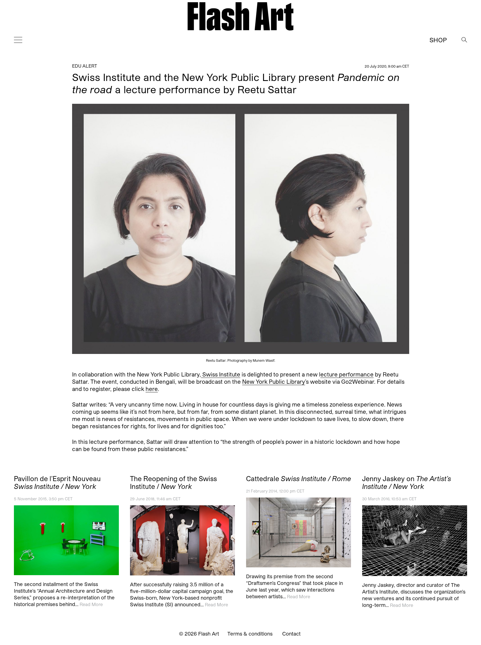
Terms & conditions (250, 634)
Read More (91, 604)
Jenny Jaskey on (406, 482)
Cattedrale (298, 478)
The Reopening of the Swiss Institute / (173, 482)
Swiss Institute (220, 374)
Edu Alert (84, 65)
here (152, 388)
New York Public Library (273, 381)
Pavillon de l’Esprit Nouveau (57, 482)
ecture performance (347, 374)
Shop (438, 39)
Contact (291, 634)
